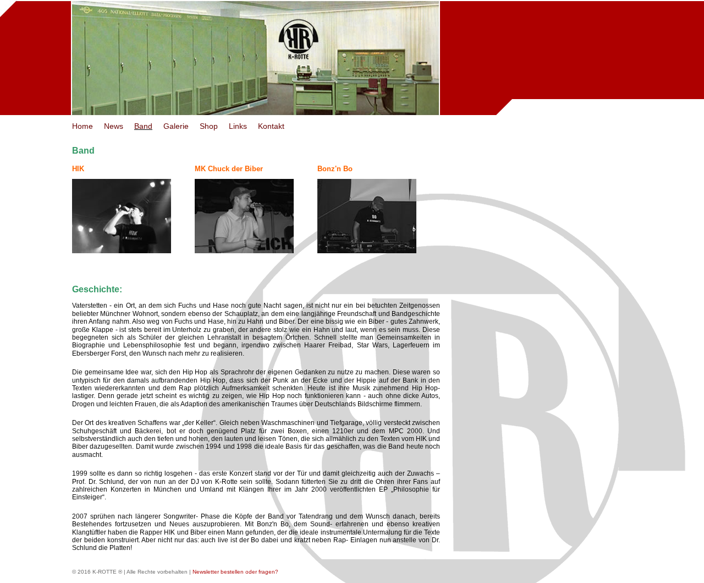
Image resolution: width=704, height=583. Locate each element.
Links (238, 126)
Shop (209, 126)
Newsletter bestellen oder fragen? (235, 572)
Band (143, 126)
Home (82, 126)
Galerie (176, 126)
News (113, 126)
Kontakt (271, 126)
